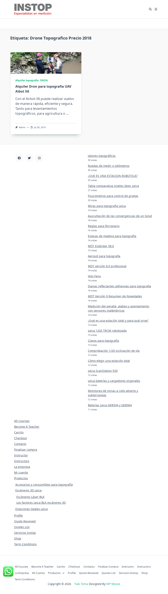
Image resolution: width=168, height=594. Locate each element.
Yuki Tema (81, 584)
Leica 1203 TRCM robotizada (107, 331)
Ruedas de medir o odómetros (108, 166)
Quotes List (22, 527)
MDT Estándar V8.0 (101, 246)
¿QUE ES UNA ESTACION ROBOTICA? (112, 176)
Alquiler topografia (27, 80)
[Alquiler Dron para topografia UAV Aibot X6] (45, 63)
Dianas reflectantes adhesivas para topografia (119, 286)
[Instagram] (39, 158)
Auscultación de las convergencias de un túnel (120, 216)
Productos (21, 478)
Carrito (19, 432)
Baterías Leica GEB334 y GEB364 (110, 405)
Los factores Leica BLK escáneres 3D (41, 503)
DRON (44, 80)
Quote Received (25, 521)
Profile (18, 515)
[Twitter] (29, 158)
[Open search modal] (150, 9)
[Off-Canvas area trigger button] (156, 9)
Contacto (20, 444)
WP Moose (113, 584)
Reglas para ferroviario (103, 226)
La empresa (22, 467)
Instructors (21, 461)
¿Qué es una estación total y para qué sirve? (118, 320)
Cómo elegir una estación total (109, 361)
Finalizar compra (25, 449)
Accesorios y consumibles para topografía (44, 485)
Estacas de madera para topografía (112, 236)
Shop (17, 538)
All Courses (22, 421)
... (67, 113)
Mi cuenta (21, 472)
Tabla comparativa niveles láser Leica (113, 186)
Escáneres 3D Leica (28, 490)
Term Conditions (25, 544)
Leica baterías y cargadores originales (114, 381)
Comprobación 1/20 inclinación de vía (114, 351)
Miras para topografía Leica (107, 206)
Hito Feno (94, 276)
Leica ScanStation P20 (103, 371)
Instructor (21, 455)
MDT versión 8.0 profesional (107, 266)
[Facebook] (19, 158)
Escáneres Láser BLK (30, 497)
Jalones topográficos (102, 156)
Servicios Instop (25, 533)
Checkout (20, 438)
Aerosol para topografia (104, 256)
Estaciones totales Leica (31, 509)
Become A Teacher (26, 427)
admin (22, 127)
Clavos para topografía (103, 341)
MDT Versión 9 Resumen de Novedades (115, 296)
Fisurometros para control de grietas (113, 196)
